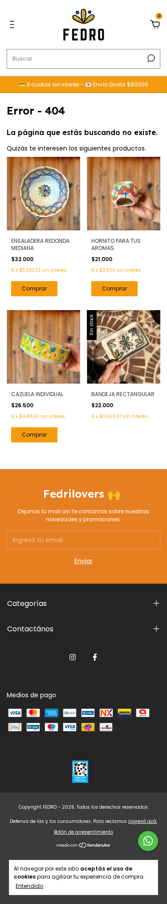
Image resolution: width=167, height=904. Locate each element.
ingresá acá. (142, 821)
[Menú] (13, 25)
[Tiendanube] (83, 846)
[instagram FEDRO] (72, 657)
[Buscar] (150, 58)
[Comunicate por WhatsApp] (148, 841)
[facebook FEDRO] (94, 657)
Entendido (29, 885)
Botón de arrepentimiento (83, 832)
